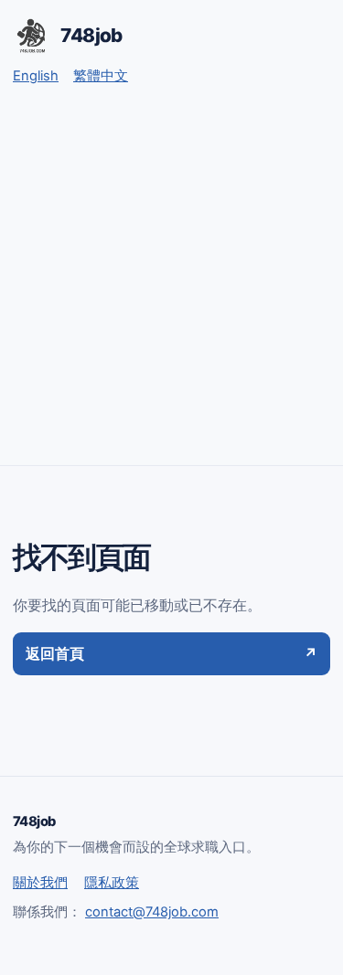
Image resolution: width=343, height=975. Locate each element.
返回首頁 (171, 653)
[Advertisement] (171, 284)
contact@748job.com (152, 912)
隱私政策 (111, 882)
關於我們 (40, 882)
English (36, 76)
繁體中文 (100, 76)
